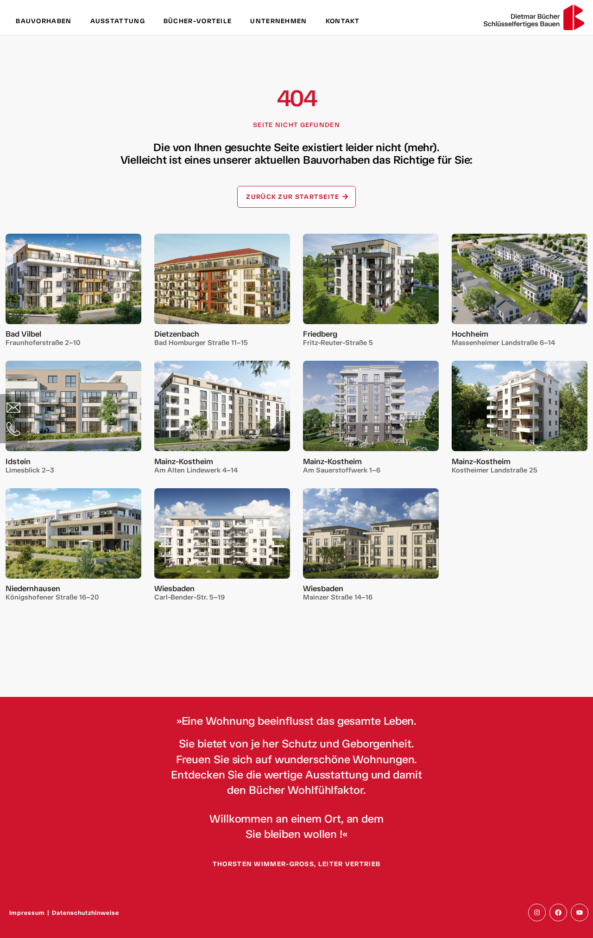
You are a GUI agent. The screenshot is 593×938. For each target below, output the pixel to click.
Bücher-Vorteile (198, 21)
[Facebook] (558, 912)
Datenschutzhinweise (85, 912)
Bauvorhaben (43, 21)
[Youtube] (579, 912)
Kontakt (343, 21)
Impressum (27, 912)
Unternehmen (278, 21)
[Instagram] (537, 912)
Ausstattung (117, 21)
